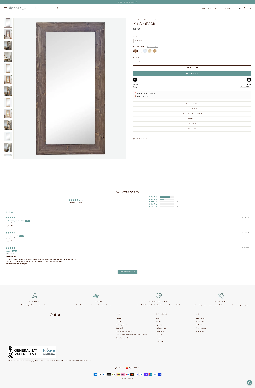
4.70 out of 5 (84, 200)
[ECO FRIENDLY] (96, 296)
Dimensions (192, 109)
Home (135, 20)
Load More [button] (127, 272)
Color (145, 47)
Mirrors (140, 20)
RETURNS (192, 119)
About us (118, 318)
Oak (155, 51)
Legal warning (200, 318)
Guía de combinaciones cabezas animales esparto (131, 335)
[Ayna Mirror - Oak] (145, 174)
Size (135, 37)
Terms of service (201, 328)
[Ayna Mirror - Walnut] (134, 174)
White (140, 51)
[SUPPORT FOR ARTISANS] (159, 296)
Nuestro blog (160, 341)
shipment (192, 124)
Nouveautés (159, 338)
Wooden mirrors (149, 20)
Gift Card (159, 335)
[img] (10, 218)
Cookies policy (200, 325)
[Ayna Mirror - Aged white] (140, 174)
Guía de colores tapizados (124, 331)
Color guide (119, 328)
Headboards (160, 331)
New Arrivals (229, 8)
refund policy (200, 331)
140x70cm (138, 41)
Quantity (137, 57)
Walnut (135, 51)
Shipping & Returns (122, 325)
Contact (118, 321)
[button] (153, 197)
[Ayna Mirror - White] (137, 174)
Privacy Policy (200, 321)
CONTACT (192, 129)
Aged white (145, 51)
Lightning (159, 325)
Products (206, 8)
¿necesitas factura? (122, 338)
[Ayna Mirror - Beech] (142, 174)
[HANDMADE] (34, 296)
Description (192, 104)
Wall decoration (161, 328)
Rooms (217, 8)
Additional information (192, 114)
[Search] (57, 8)
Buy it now (192, 74)
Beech (150, 51)
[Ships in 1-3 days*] (221, 296)
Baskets (158, 318)
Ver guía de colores (152, 47)
